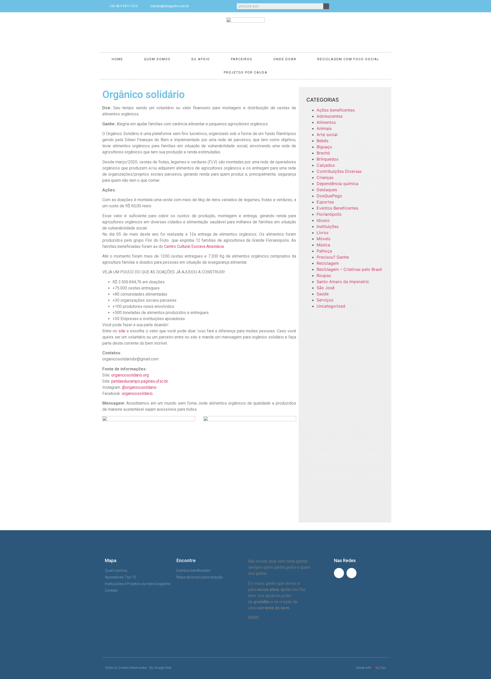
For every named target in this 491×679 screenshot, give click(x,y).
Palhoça (324, 250)
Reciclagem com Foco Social (348, 59)
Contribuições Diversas (339, 171)
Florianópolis (329, 214)
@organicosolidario (139, 387)
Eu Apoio (201, 59)
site (121, 331)
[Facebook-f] (374, 6)
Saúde (323, 293)
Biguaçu (324, 146)
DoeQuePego (329, 195)
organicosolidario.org (130, 375)
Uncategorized (331, 306)
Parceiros (241, 59)
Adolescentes (330, 116)
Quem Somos (157, 59)
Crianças (325, 177)
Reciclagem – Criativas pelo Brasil (349, 269)
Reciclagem (328, 263)
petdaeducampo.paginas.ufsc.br (139, 381)
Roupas (324, 275)
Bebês (322, 140)
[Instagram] (383, 6)
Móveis (323, 238)
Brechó (323, 152)
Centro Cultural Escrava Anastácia (194, 246)
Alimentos (326, 122)
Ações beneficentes (336, 110)
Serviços (325, 299)
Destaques (327, 189)
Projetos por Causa (245, 72)
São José (325, 287)
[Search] (326, 6)
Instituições (328, 226)
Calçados (326, 165)
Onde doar (284, 59)
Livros (322, 232)
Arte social (327, 134)
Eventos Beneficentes (337, 208)
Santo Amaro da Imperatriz (343, 281)
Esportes (325, 201)
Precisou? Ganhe (333, 257)
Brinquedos (327, 159)
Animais (324, 128)
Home (117, 59)
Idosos (323, 220)
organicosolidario (137, 393)
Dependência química (337, 183)
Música (323, 244)
